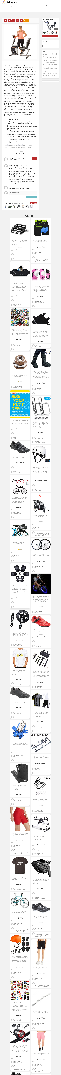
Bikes (4, 6)
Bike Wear (27, 6)
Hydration (52, 64)
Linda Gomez (17, 432)
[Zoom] (17, 20)
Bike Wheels (38, 567)
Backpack (49, 54)
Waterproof (51, 75)
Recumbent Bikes (17, 203)
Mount (55, 66)
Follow (34, 159)
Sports (53, 73)
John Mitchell (38, 928)
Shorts (44, 73)
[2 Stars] (19, 151)
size (46, 73)
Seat (54, 72)
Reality (6, 147)
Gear (53, 62)
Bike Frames (38, 346)
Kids (56, 64)
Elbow (53, 60)
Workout (29, 147)
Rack (55, 69)
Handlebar (44, 64)
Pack (55, 68)
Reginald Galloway (39, 345)
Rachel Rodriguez (39, 527)
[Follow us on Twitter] (5, 10)
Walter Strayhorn (18, 1061)
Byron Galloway (39, 848)
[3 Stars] (20, 151)
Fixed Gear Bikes (18, 387)
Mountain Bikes (18, 255)
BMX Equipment (39, 486)
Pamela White (38, 437)
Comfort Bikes (38, 1065)
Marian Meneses (18, 299)
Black (55, 57)
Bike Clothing (17, 684)
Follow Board (33, 203)
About (47, 6)
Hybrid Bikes (38, 612)
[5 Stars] (22, 151)
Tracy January (38, 640)
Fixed (55, 60)
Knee (43, 66)
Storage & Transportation (15, 6)
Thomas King (38, 484)
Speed (49, 73)
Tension (23, 147)
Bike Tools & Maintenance (20, 434)
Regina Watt (38, 388)
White (43, 76)
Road (44, 72)
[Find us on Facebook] (3, 10)
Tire (56, 73)
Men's (47, 66)
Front (50, 62)
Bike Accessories (39, 253)
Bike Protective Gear (40, 302)
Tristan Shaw (17, 253)
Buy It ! (26, 20)
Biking (51, 57)
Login (56, 2)
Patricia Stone (38, 252)
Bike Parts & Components (20, 889)
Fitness (16, 145)
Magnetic (25, 145)
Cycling (48, 60)
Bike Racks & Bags (18, 301)
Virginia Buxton (18, 512)
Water (46, 75)
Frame (47, 62)
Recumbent (12, 147)
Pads (47, 69)
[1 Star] (18, 151)
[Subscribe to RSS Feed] (8, 10)
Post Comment (31, 197)
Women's (47, 76)
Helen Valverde (38, 301)
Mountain (46, 68)
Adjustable (44, 54)
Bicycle (55, 53)
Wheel (55, 75)
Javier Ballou (17, 845)
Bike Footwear (38, 389)
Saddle (48, 71)
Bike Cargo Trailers (39, 528)
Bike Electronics (18, 345)
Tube (43, 75)
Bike (5, 145)
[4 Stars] (21, 151)
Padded (44, 69)
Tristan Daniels (18, 386)
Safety (51, 71)
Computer (10, 145)
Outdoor (52, 68)
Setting (18, 147)
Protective (50, 70)
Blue (43, 60)
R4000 (30, 145)
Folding (44, 62)
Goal (20, 145)
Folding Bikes (17, 513)
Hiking (48, 64)
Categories (45, 43)
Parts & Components (37, 6)
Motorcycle (51, 66)
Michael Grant (38, 768)
